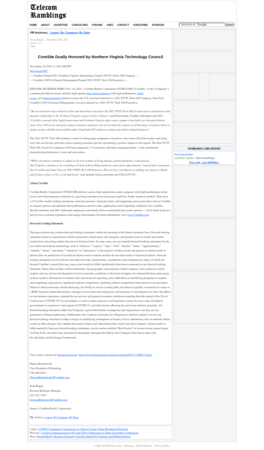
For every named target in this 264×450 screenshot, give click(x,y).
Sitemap (129, 446)
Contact (123, 25)
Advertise (61, 25)
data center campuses (98, 93)
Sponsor (158, 25)
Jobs (109, 25)
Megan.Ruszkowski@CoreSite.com (50, 377)
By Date (84, 32)
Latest (54, 32)
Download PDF (38, 71)
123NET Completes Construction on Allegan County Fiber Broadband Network (83, 429)
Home (33, 25)
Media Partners (144, 446)
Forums (97, 25)
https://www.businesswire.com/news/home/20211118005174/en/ (115, 355)
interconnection (52, 98)
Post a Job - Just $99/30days (204, 162)
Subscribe (140, 25)
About (45, 25)
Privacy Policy (162, 446)
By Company (69, 32)
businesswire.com (67, 355)
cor (40, 42)
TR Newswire (48, 11)
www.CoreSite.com (138, 215)
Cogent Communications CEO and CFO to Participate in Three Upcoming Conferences (89, 433)
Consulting (80, 25)
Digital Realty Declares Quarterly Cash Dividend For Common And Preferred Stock (84, 436)
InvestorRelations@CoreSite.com (48, 400)
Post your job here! (183, 154)
